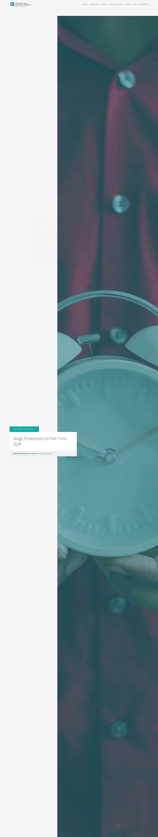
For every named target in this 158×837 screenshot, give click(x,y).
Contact (135, 4)
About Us (84, 4)
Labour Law (104, 4)
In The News (127, 4)
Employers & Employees (115, 4)
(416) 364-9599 (144, 4)
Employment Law (94, 4)
